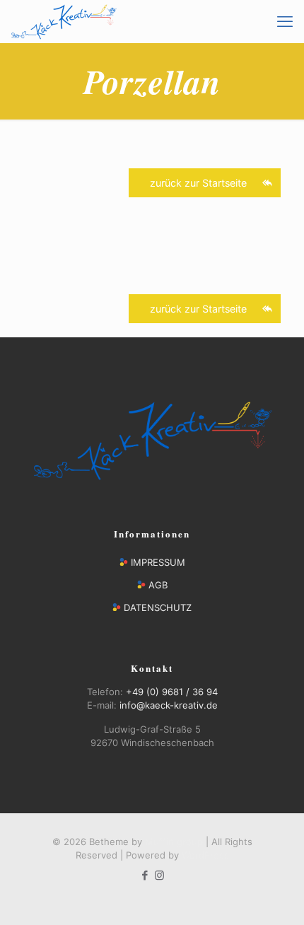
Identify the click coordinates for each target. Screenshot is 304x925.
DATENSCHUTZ (158, 607)
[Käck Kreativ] (64, 21)
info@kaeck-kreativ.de (168, 705)
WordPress (205, 855)
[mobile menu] (285, 21)
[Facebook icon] (144, 875)
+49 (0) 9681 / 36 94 (172, 691)
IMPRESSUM (158, 562)
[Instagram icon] (159, 875)
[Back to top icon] (275, 896)
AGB (158, 585)
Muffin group (174, 841)
